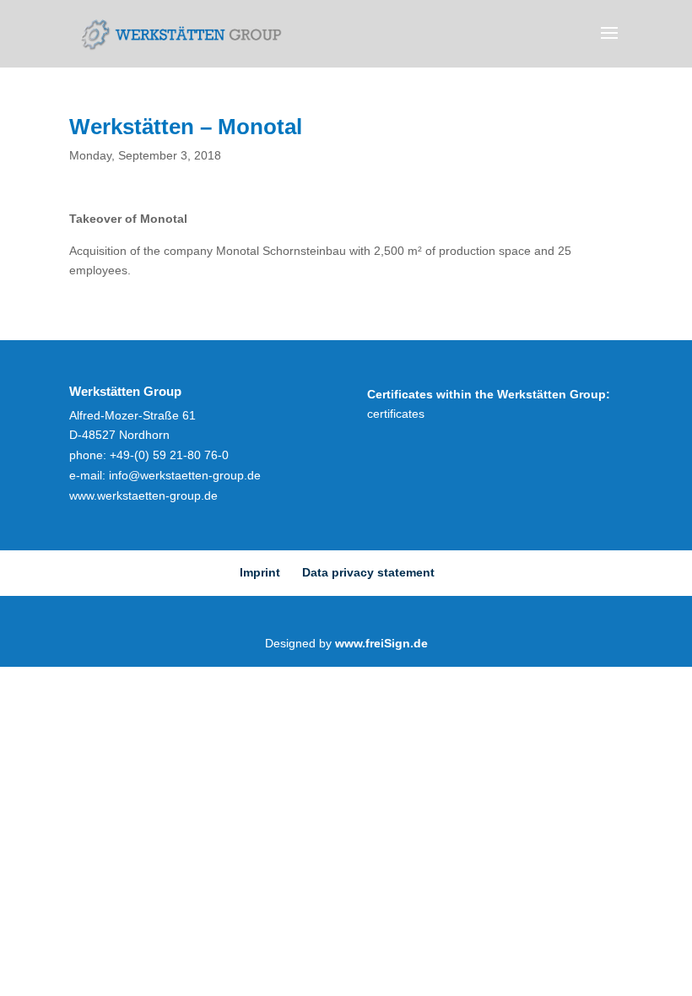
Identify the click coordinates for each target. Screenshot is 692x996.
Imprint (260, 572)
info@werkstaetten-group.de (185, 475)
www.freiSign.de (381, 643)
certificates (395, 413)
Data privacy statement (368, 572)
